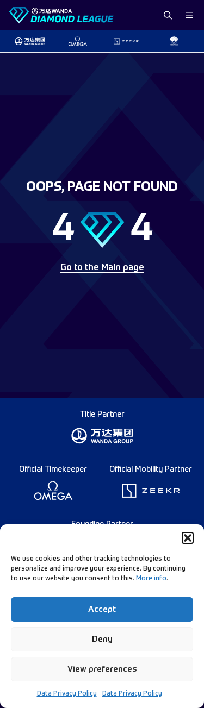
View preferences (102, 669)
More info (151, 578)
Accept (102, 609)
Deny (102, 639)
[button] (187, 537)
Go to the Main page (102, 268)
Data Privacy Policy (67, 694)
